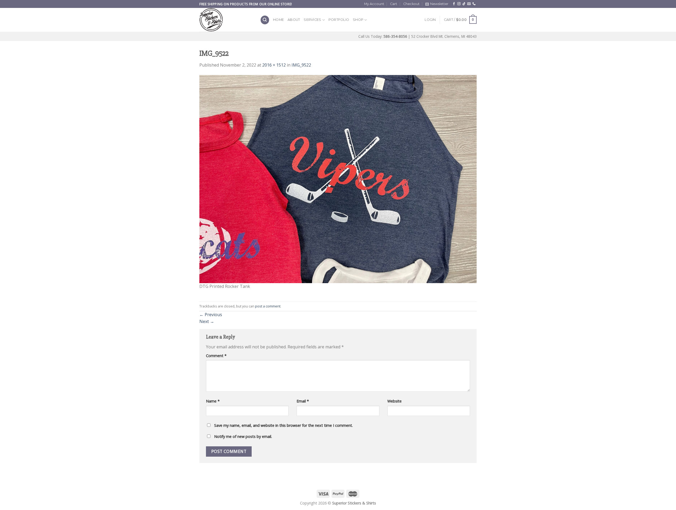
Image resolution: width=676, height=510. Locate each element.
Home (278, 20)
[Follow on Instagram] (459, 4)
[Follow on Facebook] (454, 4)
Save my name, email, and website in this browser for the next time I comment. (283, 425)
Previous (210, 314)
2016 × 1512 (274, 65)
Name (213, 401)
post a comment (267, 306)
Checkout (411, 4)
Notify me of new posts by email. (243, 436)
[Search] (265, 20)
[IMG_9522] (338, 178)
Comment (216, 355)
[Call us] (474, 4)
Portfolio (338, 20)
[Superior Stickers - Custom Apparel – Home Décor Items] (225, 20)
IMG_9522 (301, 65)
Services (312, 20)
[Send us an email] (469, 4)
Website (394, 401)
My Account (374, 4)
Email (303, 401)
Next (206, 321)
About (294, 20)
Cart (393, 4)
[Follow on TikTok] (464, 4)
